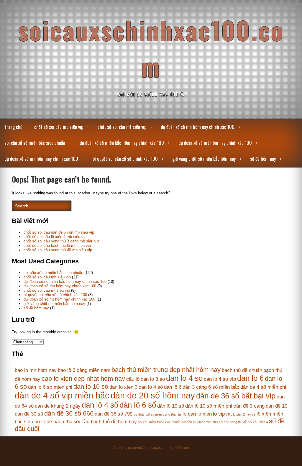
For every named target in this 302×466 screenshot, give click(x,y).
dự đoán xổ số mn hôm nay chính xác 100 (197, 126)
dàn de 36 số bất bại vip (235, 395)
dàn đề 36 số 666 (68, 413)
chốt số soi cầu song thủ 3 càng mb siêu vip (61, 241)
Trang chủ (13, 126)
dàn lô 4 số (100, 405)
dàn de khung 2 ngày (58, 406)
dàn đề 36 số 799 (113, 414)
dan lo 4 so (184, 378)
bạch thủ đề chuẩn (242, 370)
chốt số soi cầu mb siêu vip (58, 126)
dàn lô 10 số (170, 406)
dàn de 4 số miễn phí (263, 387)
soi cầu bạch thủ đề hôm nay (105, 421)
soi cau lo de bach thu (48, 421)
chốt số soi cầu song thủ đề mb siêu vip (58, 250)
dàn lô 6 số (137, 405)
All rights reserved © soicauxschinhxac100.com (151, 448)
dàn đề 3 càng (249, 406)
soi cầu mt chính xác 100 (200, 422)
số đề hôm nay (263, 158)
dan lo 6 (250, 378)
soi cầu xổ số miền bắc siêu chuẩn (34, 142)
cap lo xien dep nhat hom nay (83, 378)
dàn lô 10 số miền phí (208, 406)
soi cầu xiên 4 (258, 422)
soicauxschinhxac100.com (151, 48)
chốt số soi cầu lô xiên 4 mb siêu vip (55, 236)
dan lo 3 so (153, 379)
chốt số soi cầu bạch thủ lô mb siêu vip (57, 245)
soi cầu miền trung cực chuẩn (159, 422)
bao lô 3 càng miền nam (84, 370)
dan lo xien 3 (123, 387)
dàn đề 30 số (29, 414)
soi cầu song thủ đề (233, 422)
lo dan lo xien (197, 414)
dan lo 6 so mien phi (50, 387)
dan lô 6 (172, 387)
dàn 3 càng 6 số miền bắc (211, 387)
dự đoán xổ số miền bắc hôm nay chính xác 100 (122, 142)
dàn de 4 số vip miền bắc (62, 395)
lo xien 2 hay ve (244, 414)
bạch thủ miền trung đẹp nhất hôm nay (166, 369)
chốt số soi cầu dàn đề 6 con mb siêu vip (59, 232)
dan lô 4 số (151, 387)
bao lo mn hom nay (36, 370)
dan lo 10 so (90, 386)
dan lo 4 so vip (220, 379)
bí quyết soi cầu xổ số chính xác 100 (125, 158)
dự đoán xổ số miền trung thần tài (157, 414)
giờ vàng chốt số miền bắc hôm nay (204, 158)
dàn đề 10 (276, 406)
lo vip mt (222, 414)
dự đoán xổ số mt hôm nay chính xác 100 (215, 142)
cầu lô (132, 379)
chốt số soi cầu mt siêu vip (122, 126)
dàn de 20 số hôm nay (153, 395)
